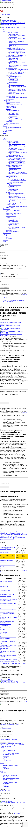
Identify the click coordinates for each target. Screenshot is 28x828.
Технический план (5, 590)
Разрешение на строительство (17, 62)
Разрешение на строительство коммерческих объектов (8, 604)
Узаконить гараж (13, 79)
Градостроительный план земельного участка (7, 595)
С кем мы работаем (11, 107)
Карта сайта (17, 813)
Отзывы (8, 109)
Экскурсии (12, 117)
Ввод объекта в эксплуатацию (17, 63)
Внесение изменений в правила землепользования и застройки (8, 660)
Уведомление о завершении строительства (16, 41)
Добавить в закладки (5, 746)
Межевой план (4, 586)
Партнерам (9, 121)
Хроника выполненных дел (13, 127)
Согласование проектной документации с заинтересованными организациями (7, 623)
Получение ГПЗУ (14, 34)
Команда (8, 103)
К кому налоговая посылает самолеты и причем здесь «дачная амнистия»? (12, 538)
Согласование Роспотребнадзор (17, 55)
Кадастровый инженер (6, 581)
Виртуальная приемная (12, 123)
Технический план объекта (16, 70)
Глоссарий (9, 130)
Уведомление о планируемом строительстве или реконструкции (8, 647)
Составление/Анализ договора (17, 86)
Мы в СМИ (6, 783)
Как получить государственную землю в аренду (12, 533)
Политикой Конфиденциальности (10, 724)
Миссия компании (11, 106)
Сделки (8, 83)
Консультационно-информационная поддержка (17, 88)
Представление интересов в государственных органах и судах (7, 651)
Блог (7, 128)
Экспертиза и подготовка (13, 102)
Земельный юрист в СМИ (13, 110)
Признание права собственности (18, 97)
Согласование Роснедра (15, 51)
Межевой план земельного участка (18, 69)
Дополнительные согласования (14, 48)
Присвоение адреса (14, 46)
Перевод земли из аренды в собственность (11, 531)
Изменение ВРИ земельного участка (12, 663)
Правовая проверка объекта (16, 85)
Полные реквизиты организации (8, 739)
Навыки (5, 126)
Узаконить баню (13, 78)
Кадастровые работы (11, 68)
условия (2, 271)
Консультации (7, 760)
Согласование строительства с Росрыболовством (8, 637)
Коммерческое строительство (14, 56)
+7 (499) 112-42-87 (5, 14)
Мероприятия (13, 116)
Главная (5, 30)
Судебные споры (10, 96)
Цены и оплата (7, 124)
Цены (1, 771)
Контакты (5, 131)
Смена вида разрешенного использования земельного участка (7, 613)
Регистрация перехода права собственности (16, 94)
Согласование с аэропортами (8, 609)
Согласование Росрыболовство (17, 54)
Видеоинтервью (13, 113)
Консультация (10, 99)
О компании (6, 100)
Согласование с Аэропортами (17, 49)
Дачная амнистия (13, 82)
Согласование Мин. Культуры (17, 52)
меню (4, 133)
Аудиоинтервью (13, 111)
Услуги (5, 31)
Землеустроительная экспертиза (17, 72)
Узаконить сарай (13, 80)
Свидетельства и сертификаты (14, 104)
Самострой (9, 75)
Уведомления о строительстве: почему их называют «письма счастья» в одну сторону (13, 535)
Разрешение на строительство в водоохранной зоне (8, 599)
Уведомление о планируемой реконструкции (17, 39)
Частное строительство (12, 32)
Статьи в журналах (14, 114)
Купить (9, 549)
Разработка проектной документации (15, 60)
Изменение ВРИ (4, 552)
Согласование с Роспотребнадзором (5, 633)
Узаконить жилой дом (15, 76)
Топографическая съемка (16, 73)
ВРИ (1, 663)
